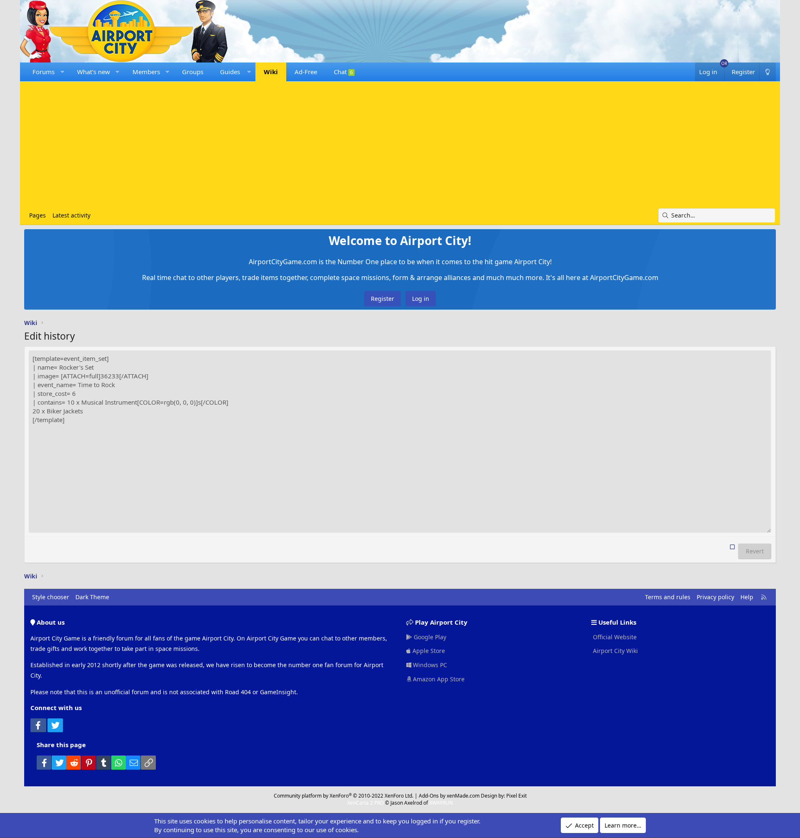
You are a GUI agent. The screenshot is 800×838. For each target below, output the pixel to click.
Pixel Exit (516, 795)
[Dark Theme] (767, 72)
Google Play (429, 637)
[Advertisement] (400, 146)
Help (746, 597)
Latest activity (71, 215)
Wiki (271, 72)
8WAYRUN (441, 802)
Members (146, 72)
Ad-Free (306, 72)
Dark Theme (92, 597)
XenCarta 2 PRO (365, 802)
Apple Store (428, 651)
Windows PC (429, 665)
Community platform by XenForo (343, 795)
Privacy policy (715, 597)
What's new (93, 72)
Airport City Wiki (614, 651)
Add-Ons (429, 795)
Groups (192, 72)
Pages (37, 215)
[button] (62, 72)
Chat (343, 72)
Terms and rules (667, 597)
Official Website (614, 637)
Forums (43, 72)
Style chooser (50, 597)
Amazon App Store (438, 679)
